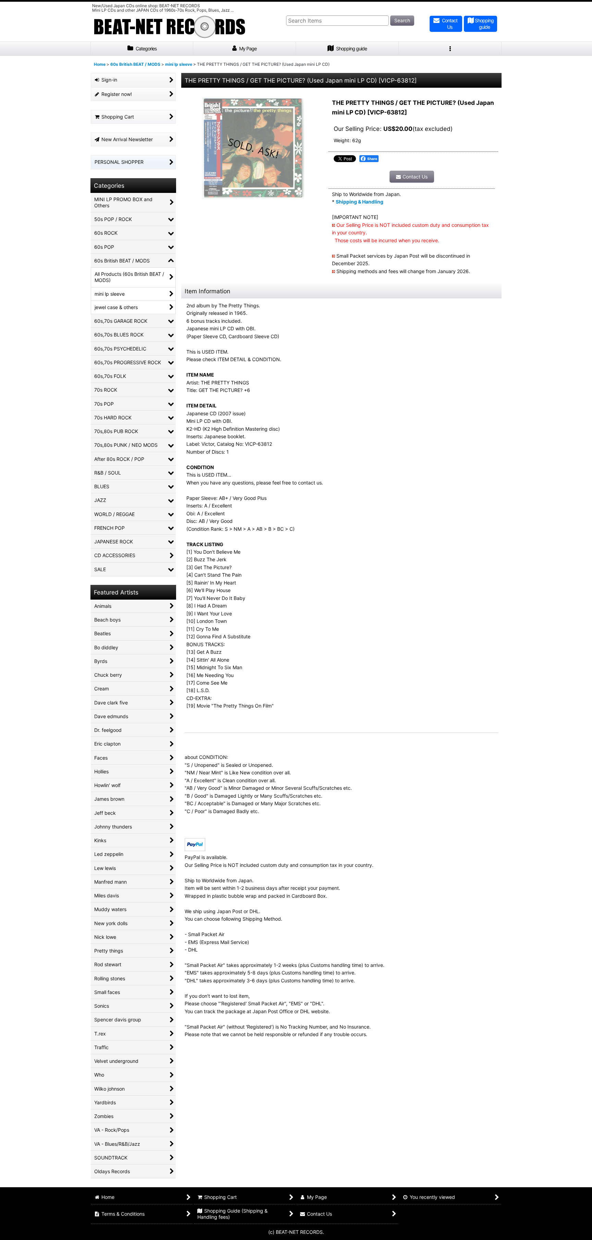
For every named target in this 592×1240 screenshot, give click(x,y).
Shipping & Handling (359, 202)
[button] (450, 49)
